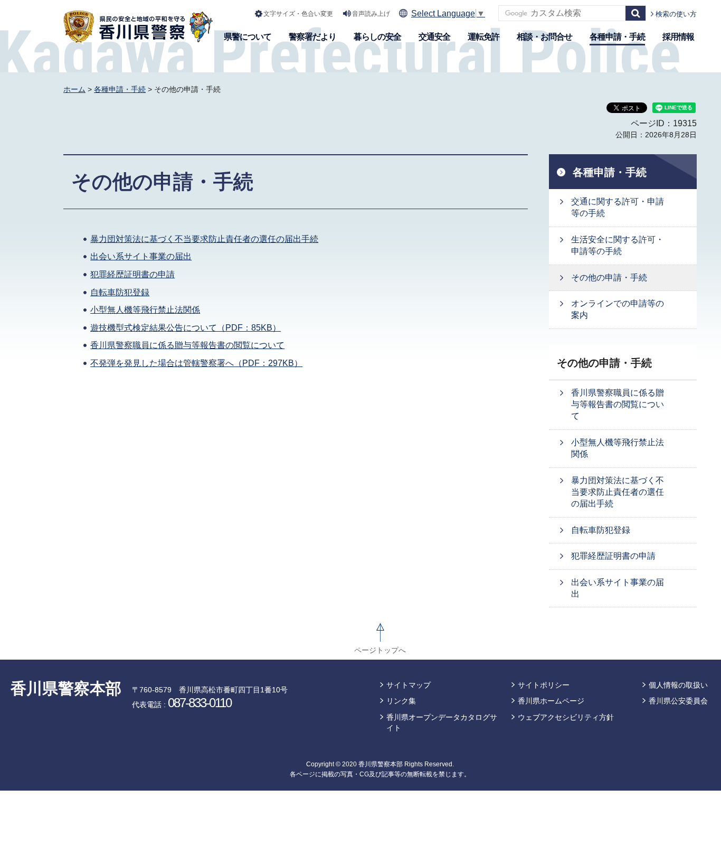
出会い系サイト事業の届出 (141, 256)
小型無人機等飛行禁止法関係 (145, 309)
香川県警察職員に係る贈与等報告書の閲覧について (187, 345)
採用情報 (678, 36)
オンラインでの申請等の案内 (617, 309)
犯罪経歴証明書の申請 (132, 274)
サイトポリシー (544, 685)
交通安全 (434, 36)
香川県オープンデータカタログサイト (441, 722)
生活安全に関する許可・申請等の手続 (617, 245)
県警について (247, 36)
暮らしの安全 (377, 36)
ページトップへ (380, 650)
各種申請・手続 (617, 36)
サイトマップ (408, 685)
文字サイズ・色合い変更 (298, 13)
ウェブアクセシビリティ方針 (566, 717)
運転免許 (483, 36)
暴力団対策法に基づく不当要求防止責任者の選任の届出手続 (204, 238)
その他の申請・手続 (609, 277)
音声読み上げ (371, 13)
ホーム (74, 89)
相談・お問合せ (544, 36)
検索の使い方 (676, 14)
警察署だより (312, 36)
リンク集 (401, 701)
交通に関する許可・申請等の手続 (617, 207)
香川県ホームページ (551, 701)
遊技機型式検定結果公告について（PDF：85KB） (185, 327)
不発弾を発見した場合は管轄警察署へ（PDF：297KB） (196, 363)
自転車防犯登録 (119, 292)
